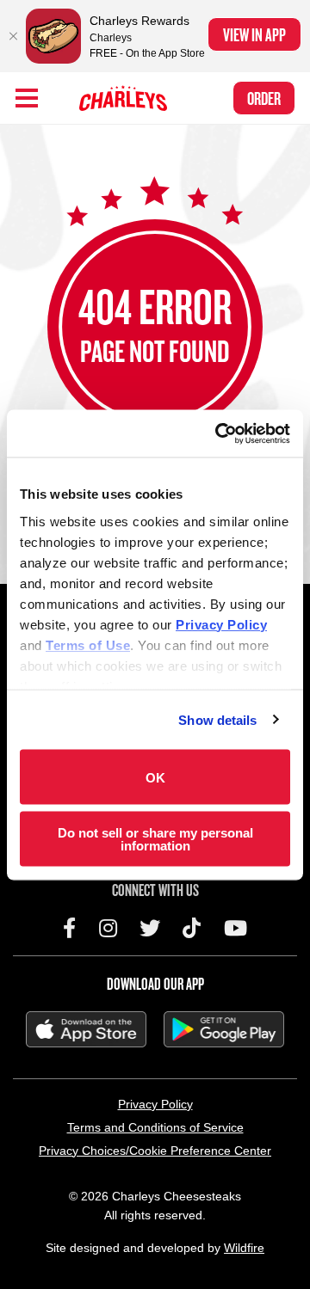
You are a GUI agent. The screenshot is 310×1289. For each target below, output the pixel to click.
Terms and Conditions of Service (155, 1127)
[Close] (13, 36)
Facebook (69, 928)
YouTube (235, 928)
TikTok (192, 928)
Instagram (108, 928)
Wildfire (244, 1248)
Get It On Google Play (224, 1029)
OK (155, 777)
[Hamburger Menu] (27, 98)
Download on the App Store (86, 1029)
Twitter (150, 928)
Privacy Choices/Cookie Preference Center (155, 1150)
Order (264, 98)
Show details (217, 719)
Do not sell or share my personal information (155, 838)
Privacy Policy (155, 1104)
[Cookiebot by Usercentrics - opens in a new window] (218, 433)
